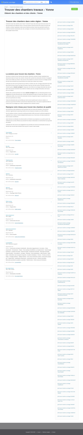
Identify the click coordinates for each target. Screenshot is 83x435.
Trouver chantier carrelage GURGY (66, 123)
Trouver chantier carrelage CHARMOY (67, 227)
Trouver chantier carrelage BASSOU (66, 346)
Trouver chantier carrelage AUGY (66, 266)
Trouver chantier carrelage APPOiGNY (67, 73)
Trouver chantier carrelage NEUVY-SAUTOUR (66, 299)
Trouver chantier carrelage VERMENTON (64, 199)
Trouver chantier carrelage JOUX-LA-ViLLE (66, 215)
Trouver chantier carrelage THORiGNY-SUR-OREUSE (66, 161)
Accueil (6, 7)
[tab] (29, 133)
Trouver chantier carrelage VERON (66, 111)
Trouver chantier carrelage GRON (66, 239)
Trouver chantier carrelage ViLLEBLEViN (67, 119)
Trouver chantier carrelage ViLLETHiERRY (64, 371)
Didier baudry (18, 209)
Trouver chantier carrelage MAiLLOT (66, 262)
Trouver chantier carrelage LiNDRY (66, 219)
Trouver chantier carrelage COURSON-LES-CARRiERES (66, 312)
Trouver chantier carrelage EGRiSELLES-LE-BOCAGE (67, 235)
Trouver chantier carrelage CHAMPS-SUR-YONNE (66, 145)
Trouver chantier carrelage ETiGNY (66, 388)
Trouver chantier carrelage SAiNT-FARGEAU (65, 115)
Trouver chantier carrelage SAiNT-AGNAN (65, 323)
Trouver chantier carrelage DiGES (66, 269)
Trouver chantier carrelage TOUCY (66, 86)
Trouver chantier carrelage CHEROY (66, 141)
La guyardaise (18, 262)
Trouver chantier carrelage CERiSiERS (67, 327)
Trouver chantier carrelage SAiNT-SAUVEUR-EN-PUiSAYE (65, 294)
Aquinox (16, 181)
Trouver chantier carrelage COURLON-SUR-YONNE (66, 210)
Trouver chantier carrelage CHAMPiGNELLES (64, 281)
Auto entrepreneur (19, 223)
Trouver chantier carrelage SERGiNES (67, 231)
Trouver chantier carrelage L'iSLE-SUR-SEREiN (66, 392)
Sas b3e (16, 154)
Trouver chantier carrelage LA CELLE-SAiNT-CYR (66, 400)
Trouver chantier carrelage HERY (66, 108)
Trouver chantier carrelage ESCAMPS (67, 396)
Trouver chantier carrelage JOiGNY (66, 29)
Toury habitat (18, 140)
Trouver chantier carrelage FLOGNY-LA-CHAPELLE (67, 273)
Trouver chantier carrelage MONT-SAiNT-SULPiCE (66, 355)
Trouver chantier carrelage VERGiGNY (67, 157)
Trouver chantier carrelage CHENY (66, 89)
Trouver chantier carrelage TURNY (66, 416)
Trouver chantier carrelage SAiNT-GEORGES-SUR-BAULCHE (65, 59)
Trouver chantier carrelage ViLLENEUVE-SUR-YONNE (64, 43)
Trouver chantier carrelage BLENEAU (67, 170)
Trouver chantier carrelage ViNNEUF (66, 195)
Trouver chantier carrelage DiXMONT (67, 334)
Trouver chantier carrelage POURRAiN (67, 187)
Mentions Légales (46, 432)
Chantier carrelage (8, 2)
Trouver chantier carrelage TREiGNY (66, 319)
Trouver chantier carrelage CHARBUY (67, 133)
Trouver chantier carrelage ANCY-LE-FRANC (66, 289)
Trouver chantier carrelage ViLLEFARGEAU (64, 363)
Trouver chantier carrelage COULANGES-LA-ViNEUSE (64, 338)
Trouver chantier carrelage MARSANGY (67, 380)
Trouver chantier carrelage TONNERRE (67, 39)
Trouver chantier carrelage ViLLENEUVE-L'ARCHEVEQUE (64, 223)
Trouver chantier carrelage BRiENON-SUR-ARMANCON (66, 64)
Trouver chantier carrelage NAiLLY (66, 206)
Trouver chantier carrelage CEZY (66, 255)
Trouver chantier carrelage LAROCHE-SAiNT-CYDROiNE (66, 178)
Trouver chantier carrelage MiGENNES (67, 32)
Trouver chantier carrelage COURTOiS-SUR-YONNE (66, 408)
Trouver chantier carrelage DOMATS (66, 367)
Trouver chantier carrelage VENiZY (66, 316)
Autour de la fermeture (20, 236)
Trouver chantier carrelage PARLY (66, 359)
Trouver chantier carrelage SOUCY (66, 174)
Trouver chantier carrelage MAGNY (66, 342)
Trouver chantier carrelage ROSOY (66, 259)
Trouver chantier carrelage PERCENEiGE (64, 304)
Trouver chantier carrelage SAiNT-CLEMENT (65, 82)
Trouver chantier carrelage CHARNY (66, 129)
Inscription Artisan (75, 2)
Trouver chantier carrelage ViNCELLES (67, 277)
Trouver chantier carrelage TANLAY (66, 252)
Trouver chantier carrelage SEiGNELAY (67, 149)
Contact (53, 432)
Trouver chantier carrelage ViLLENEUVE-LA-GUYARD (64, 77)
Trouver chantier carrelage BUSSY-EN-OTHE (66, 350)
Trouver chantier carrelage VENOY (66, 126)
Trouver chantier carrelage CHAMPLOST (64, 384)
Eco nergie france (19, 276)
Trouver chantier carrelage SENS (66, 25)
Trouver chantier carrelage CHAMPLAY (67, 412)
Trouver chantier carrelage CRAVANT (67, 404)
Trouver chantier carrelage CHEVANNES (67, 101)
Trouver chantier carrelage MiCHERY (66, 285)
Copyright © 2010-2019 (30, 432)
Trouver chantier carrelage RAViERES (67, 331)
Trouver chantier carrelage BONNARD (67, 308)
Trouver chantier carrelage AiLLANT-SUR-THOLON (66, 183)
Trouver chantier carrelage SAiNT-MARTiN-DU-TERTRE (65, 166)
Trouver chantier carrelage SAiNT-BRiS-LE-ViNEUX (67, 243)
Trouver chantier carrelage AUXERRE (66, 22)
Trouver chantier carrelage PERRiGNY (67, 203)
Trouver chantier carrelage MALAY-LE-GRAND (66, 153)
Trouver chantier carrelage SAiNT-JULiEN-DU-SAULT (65, 97)
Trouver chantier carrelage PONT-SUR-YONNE (66, 69)
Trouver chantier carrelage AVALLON (66, 35)
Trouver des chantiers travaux (16, 7)
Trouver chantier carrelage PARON (66, 52)
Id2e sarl (17, 195)
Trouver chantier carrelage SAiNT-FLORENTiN (65, 48)
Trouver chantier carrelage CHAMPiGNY (67, 104)
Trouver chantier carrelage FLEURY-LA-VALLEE (66, 248)
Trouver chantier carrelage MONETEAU (67, 55)
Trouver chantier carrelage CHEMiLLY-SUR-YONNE (66, 376)
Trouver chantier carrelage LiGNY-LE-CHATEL (66, 191)
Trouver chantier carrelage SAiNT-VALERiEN (65, 137)
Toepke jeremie (18, 167)
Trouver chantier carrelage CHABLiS (66, 92)
